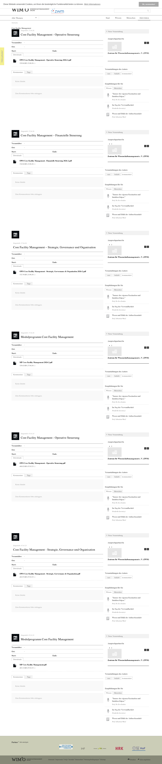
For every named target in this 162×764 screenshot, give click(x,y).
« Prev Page (145, 43)
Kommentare (18, 72)
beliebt (116, 73)
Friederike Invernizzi (118, 108)
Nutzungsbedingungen (91, 759)
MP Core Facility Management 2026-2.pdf (36, 362)
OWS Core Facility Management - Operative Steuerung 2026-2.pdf (45, 60)
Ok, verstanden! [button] (148, 4)
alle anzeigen (24, 742)
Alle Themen (17, 18)
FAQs (66, 759)
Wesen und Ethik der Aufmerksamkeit (126, 113)
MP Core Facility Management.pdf (33, 664)
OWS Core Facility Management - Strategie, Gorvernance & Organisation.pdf (50, 573)
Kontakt (71, 759)
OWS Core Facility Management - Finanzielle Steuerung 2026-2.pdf (46, 160)
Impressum (59, 759)
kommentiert (127, 73)
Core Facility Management (21, 28)
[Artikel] (15, 61)
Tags (28, 72)
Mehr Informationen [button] (92, 4)
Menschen (131, 17)
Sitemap (103, 759)
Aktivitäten (144, 17)
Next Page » (148, 43)
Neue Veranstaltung (115, 31)
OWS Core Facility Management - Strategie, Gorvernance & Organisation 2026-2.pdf (53, 271)
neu (108, 73)
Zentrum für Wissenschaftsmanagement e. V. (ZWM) (128, 53)
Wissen (118, 17)
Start (108, 17)
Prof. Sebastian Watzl (119, 117)
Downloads (17, 54)
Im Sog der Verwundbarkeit (123, 105)
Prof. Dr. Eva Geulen (119, 99)
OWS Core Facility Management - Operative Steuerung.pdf (42, 463)
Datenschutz (79, 759)
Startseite (15, 23)
